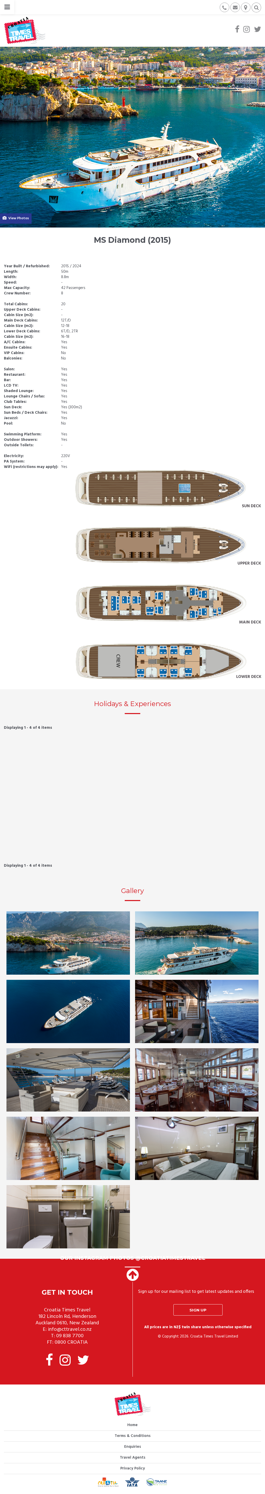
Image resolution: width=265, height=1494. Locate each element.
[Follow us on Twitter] (257, 30)
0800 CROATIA (71, 1342)
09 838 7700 (70, 1336)
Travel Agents (132, 1457)
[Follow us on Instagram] (246, 30)
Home (132, 1425)
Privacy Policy (132, 1468)
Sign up (198, 1310)
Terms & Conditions (133, 1436)
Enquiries (132, 1447)
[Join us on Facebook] (237, 30)
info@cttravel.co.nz (70, 1329)
